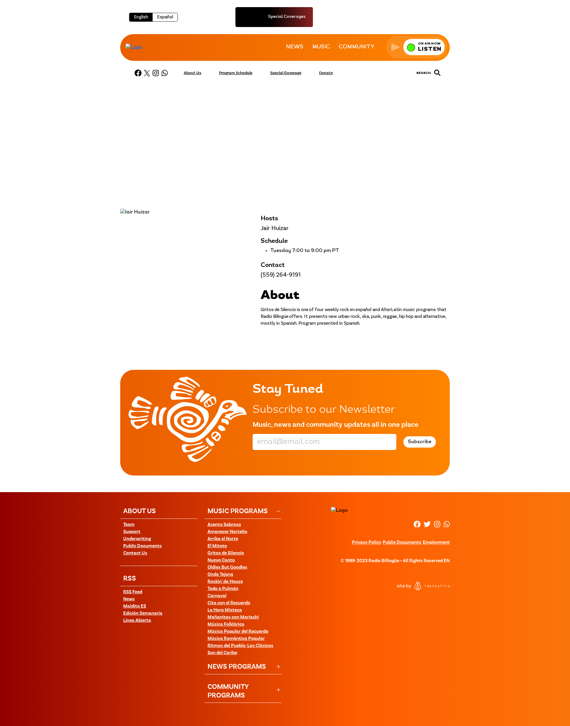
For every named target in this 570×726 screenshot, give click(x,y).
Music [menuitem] (321, 47)
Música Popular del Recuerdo (238, 631)
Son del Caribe (222, 653)
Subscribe (419, 442)
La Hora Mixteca (225, 610)
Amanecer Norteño (227, 532)
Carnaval (217, 596)
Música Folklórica (226, 624)
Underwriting (137, 539)
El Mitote (217, 546)
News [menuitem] (294, 47)
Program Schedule (235, 73)
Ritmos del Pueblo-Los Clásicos (240, 645)
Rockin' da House (225, 581)
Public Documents (142, 546)
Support (131, 532)
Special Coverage (285, 73)
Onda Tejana (220, 574)
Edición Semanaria (142, 613)
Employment (436, 542)
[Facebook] (138, 73)
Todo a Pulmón (223, 588)
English (141, 17)
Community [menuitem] (357, 47)
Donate (326, 73)
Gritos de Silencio (226, 553)
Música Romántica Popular (236, 638)
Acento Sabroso (224, 524)
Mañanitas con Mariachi (233, 617)
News (129, 599)
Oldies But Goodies (227, 567)
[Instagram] (155, 73)
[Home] (134, 47)
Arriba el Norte (223, 539)
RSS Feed (132, 592)
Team (128, 524)
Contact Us (135, 553)
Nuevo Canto (221, 560)
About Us (192, 73)
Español (165, 17)
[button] (416, 47)
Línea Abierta (137, 620)
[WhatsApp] (164, 73)
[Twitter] (147, 73)
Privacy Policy (366, 542)
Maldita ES (134, 606)
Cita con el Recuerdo (229, 603)
